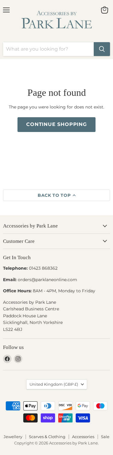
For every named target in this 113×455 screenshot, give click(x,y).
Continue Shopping (56, 124)
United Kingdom (54, 384)
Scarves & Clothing (47, 436)
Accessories (83, 436)
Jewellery (13, 436)
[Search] (102, 49)
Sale (105, 436)
